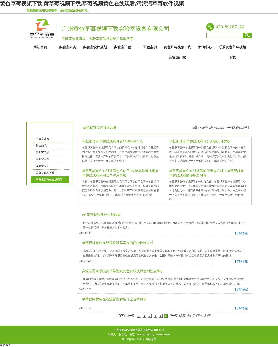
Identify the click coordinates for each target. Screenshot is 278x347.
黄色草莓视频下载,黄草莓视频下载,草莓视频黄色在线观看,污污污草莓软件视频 (92, 3)
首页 (121, 315)
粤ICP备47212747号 (133, 339)
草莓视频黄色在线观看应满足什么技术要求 (114, 299)
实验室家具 (42, 159)
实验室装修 (42, 152)
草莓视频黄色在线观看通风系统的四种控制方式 (117, 243)
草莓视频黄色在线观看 (49, 179)
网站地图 (150, 339)
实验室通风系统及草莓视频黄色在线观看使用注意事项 (123, 271)
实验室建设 (42, 138)
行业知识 (41, 145)
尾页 (183, 315)
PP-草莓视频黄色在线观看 (101, 215)
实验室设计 (42, 166)
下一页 (174, 315)
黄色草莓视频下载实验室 (212, 127)
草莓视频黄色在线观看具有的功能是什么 (112, 141)
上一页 (130, 315)
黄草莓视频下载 (45, 172)
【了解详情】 (242, 233)
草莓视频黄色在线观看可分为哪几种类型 (199, 141)
